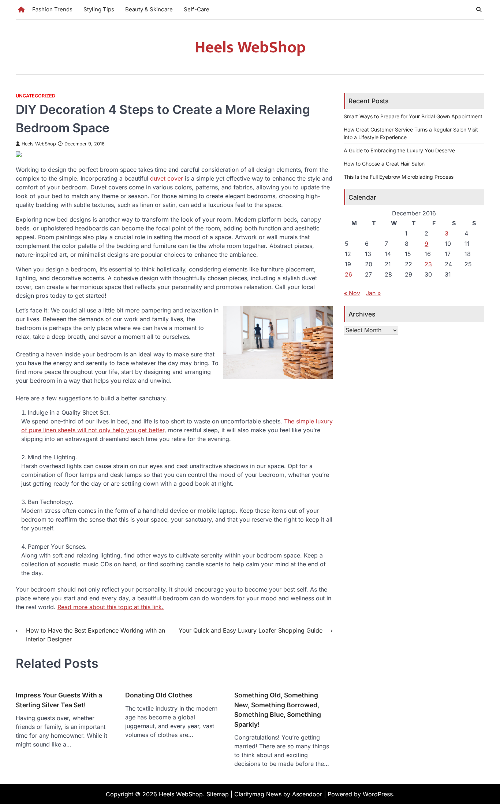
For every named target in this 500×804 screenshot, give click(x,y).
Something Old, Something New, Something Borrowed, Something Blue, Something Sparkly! (277, 709)
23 (428, 264)
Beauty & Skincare (149, 9)
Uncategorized (35, 96)
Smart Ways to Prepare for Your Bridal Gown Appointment (413, 116)
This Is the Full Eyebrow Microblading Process (399, 177)
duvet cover (166, 178)
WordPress (378, 794)
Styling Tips (98, 9)
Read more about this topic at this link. (110, 607)
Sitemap (217, 794)
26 (348, 274)
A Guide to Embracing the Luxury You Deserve (399, 150)
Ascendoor (307, 794)
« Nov (352, 293)
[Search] (478, 9)
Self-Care (196, 9)
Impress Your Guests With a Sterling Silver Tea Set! (59, 699)
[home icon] (21, 9)
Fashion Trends (52, 9)
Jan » (373, 293)
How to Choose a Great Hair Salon (384, 163)
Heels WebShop (250, 47)
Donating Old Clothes (159, 695)
